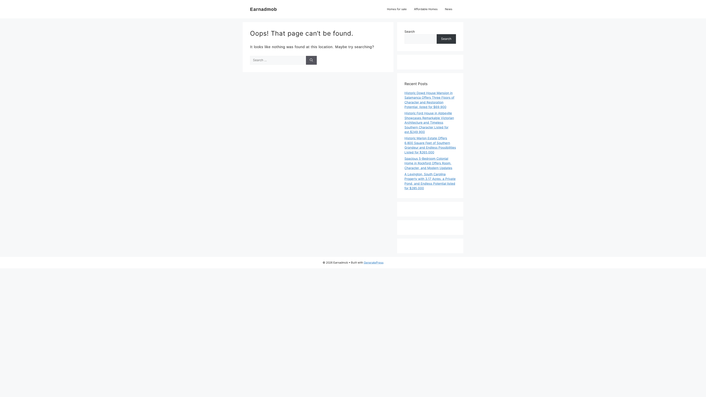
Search (409, 31)
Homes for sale (397, 9)
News (448, 9)
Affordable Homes (426, 9)
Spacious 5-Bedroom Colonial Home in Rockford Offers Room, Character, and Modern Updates (428, 163)
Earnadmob (263, 9)
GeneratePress (374, 262)
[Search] (311, 60)
